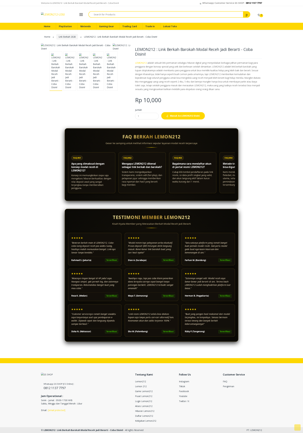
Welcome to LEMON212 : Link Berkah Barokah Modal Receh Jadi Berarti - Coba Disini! (80, 3)
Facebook (184, 391)
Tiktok (182, 386)
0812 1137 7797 (55, 388)
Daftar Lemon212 (144, 415)
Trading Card (129, 26)
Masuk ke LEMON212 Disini (184, 115)
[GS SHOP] (53, 14)
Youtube (183, 396)
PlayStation (65, 26)
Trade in (150, 26)
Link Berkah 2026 (67, 36)
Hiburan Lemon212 (144, 410)
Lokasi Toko (170, 26)
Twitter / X (184, 401)
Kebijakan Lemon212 (145, 420)
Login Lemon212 (143, 401)
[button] (201, 3)
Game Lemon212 (144, 391)
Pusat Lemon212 (143, 396)
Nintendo (85, 26)
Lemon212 (140, 381)
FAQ (225, 381)
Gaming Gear (106, 26)
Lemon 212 (141, 386)
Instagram (184, 381)
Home (47, 26)
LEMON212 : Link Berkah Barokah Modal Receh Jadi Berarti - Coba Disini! (83, 430)
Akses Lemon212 (143, 406)
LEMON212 (141, 62)
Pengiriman (228, 386)
